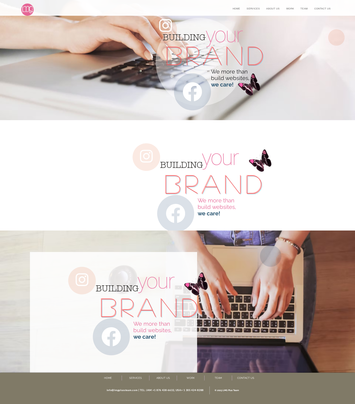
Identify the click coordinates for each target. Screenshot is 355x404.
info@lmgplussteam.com (122, 390)
